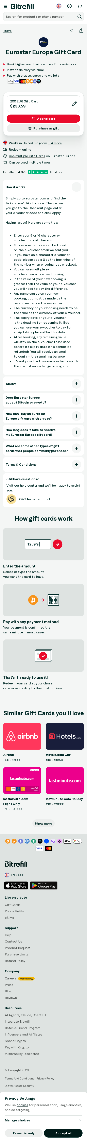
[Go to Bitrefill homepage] (22, 6)
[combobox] (40, 17)
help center (28, 485)
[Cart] (80, 6)
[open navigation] (5, 6)
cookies (22, 1105)
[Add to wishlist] (72, 31)
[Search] (79, 16)
